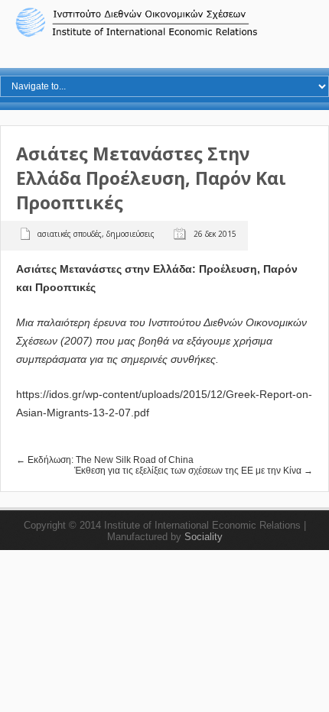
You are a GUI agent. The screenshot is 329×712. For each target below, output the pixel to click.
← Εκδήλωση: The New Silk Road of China (105, 460)
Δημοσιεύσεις (130, 233)
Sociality (203, 536)
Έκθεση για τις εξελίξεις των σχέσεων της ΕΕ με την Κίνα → (193, 470)
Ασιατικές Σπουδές (69, 233)
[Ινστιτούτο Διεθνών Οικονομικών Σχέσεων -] (164, 35)
